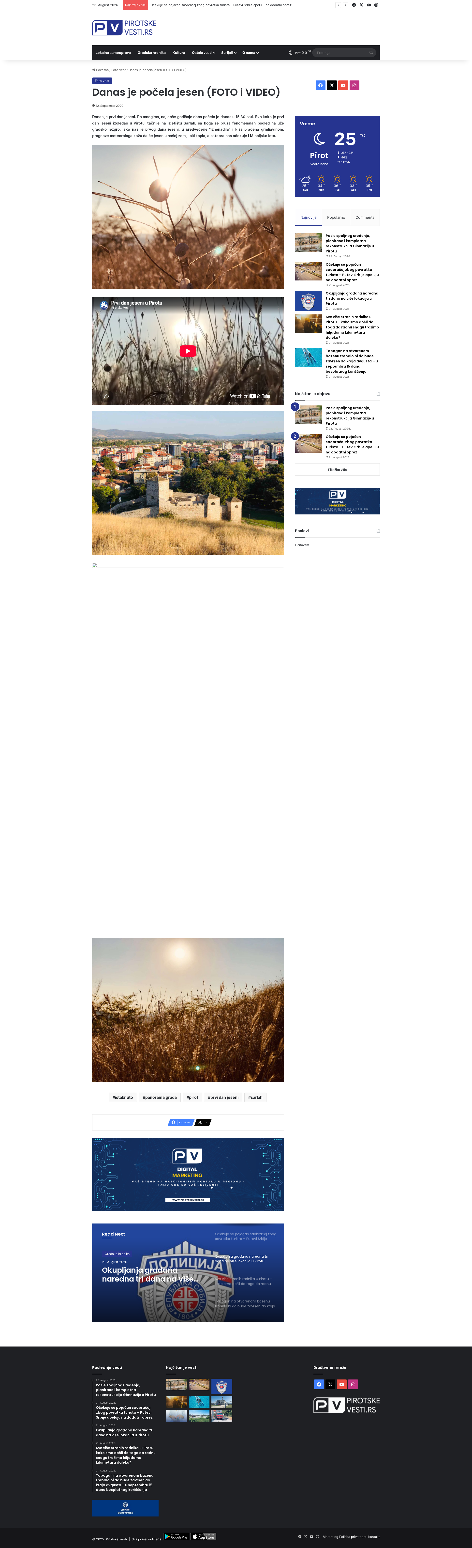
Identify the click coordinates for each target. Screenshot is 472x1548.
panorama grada (161, 1097)
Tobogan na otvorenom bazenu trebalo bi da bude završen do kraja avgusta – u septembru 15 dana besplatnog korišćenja (352, 361)
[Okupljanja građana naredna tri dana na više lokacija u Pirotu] (308, 301)
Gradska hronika (152, 52)
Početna (102, 70)
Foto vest (118, 70)
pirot (193, 1097)
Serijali (227, 52)
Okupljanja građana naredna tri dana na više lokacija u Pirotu (196, 5)
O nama (248, 52)
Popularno (336, 217)
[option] (188, 1272)
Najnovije (308, 217)
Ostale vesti (202, 52)
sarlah (257, 1097)
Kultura (179, 52)
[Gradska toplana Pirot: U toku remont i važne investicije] (221, 1402)
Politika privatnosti (353, 1537)
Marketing (331, 1537)
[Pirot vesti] (124, 27)
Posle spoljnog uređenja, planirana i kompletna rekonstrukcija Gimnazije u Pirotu (350, 243)
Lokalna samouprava (113, 52)
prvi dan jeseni (224, 1097)
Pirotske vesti (116, 1539)
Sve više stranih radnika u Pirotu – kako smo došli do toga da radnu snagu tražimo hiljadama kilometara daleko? (151, 1275)
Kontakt (374, 1537)
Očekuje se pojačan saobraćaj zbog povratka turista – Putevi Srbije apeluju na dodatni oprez (352, 272)
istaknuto (124, 1097)
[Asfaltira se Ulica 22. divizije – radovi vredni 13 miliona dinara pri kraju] (221, 1416)
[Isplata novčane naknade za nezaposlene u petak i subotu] (176, 1416)
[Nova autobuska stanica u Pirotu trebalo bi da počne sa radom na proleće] (199, 1416)
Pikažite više (337, 470)
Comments (364, 217)
